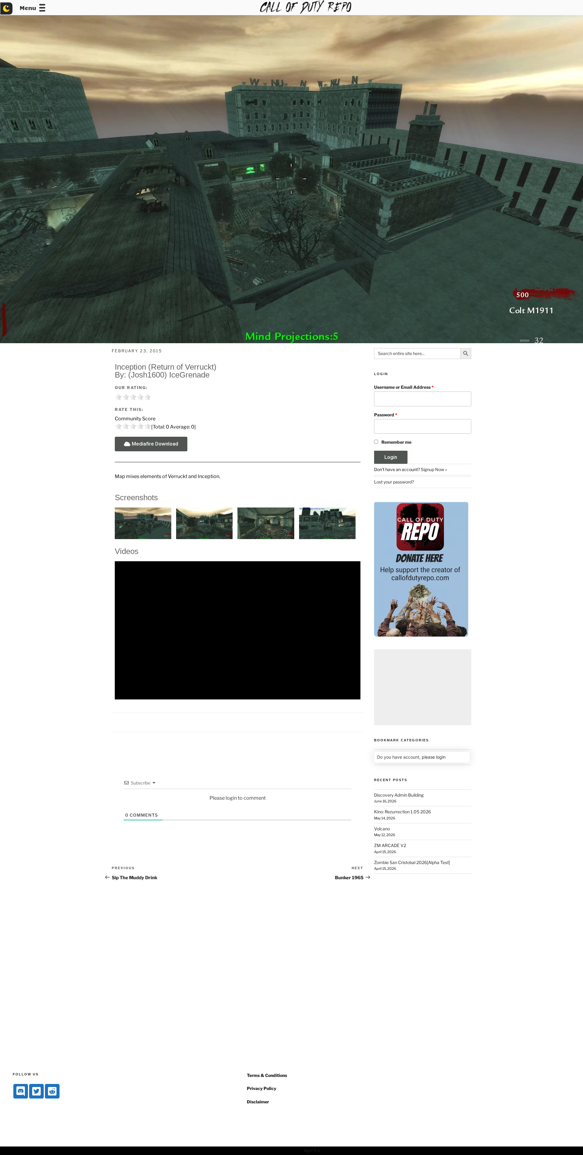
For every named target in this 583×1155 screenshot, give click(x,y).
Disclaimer (258, 1101)
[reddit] (52, 1091)
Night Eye (312, 1150)
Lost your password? (394, 481)
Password (385, 414)
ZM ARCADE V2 (390, 845)
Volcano (382, 828)
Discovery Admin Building (399, 795)
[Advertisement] (422, 687)
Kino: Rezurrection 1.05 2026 (402, 811)
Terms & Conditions (267, 1075)
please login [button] (433, 757)
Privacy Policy (261, 1088)
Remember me (396, 442)
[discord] (20, 1091)
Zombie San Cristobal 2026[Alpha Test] (412, 862)
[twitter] (36, 1091)
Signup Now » (434, 469)
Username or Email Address (404, 387)
